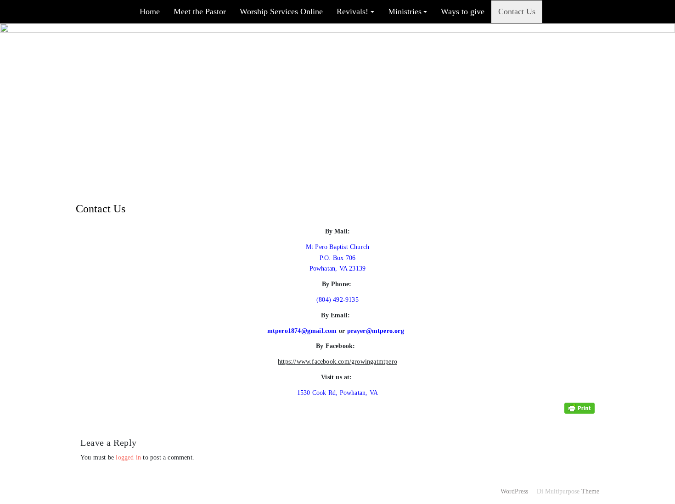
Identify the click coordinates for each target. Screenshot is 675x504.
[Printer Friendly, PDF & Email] (579, 407)
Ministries (405, 11)
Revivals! (352, 11)
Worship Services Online (281, 11)
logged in (128, 457)
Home (150, 11)
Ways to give (462, 11)
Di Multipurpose (557, 491)
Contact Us (516, 11)
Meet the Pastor (200, 11)
